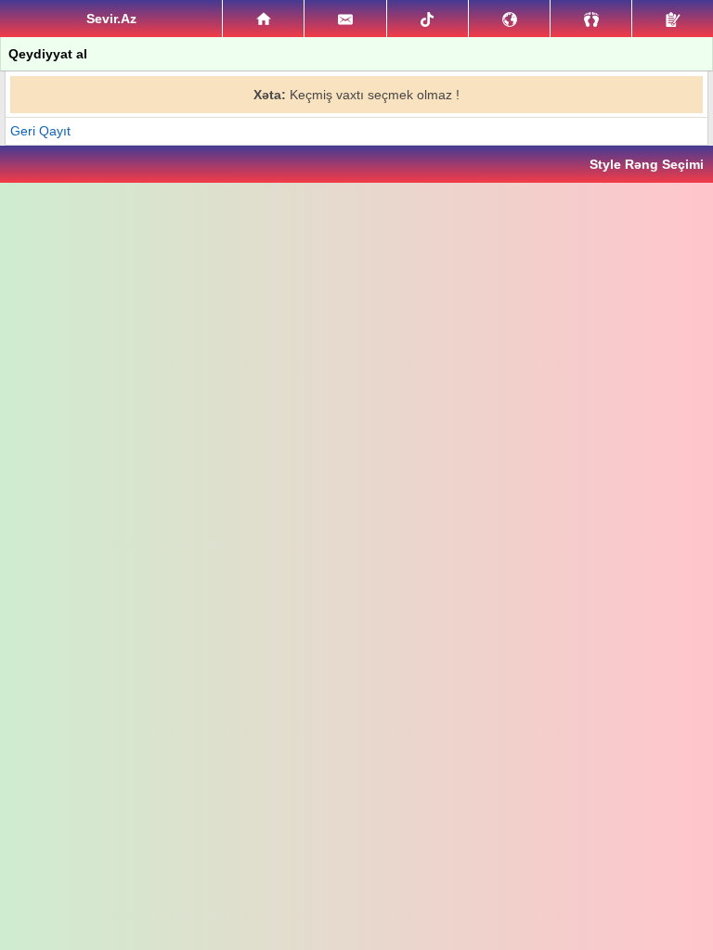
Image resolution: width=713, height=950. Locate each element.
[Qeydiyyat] (672, 18)
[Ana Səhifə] (263, 18)
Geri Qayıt (40, 130)
